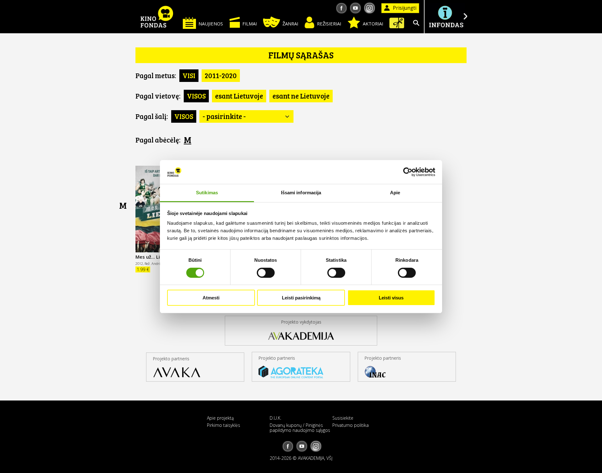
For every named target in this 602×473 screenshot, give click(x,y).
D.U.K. (275, 418)
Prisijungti (404, 8)
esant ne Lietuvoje (301, 95)
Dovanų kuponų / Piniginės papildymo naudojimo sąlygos (300, 427)
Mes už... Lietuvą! (154, 257)
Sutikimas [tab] (207, 192)
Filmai (249, 23)
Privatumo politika (350, 425)
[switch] (266, 273)
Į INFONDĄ (446, 16)
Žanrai (290, 23)
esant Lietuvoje (239, 95)
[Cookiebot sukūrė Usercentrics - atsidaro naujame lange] (407, 172)
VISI (188, 75)
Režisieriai (329, 23)
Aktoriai (373, 23)
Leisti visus (391, 297)
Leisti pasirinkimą (301, 297)
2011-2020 (221, 75)
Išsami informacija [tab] (301, 192)
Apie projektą (220, 418)
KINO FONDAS (156, 16)
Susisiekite (342, 418)
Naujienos (210, 23)
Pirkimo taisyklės (223, 425)
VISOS (196, 95)
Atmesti (211, 297)
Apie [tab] (395, 192)
